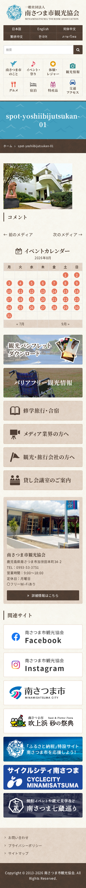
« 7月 (20, 323)
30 (77, 307)
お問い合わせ (18, 837)
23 (77, 299)
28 (54, 307)
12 (32, 291)
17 (9, 299)
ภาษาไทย (69, 36)
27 (43, 307)
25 (20, 307)
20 (43, 299)
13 (43, 291)
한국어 (43, 36)
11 (20, 291)
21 (54, 299)
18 (20, 299)
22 (66, 299)
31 (9, 315)
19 (32, 299)
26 (32, 307)
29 (66, 307)
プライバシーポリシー (25, 845)
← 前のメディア (18, 234)
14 (54, 291)
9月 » (65, 323)
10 (9, 291)
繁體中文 (16, 36)
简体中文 (69, 29)
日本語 (16, 29)
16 (77, 291)
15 (66, 291)
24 (9, 307)
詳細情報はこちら (45, 595)
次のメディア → (68, 234)
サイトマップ (18, 853)
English (43, 29)
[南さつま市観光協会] (43, 9)
